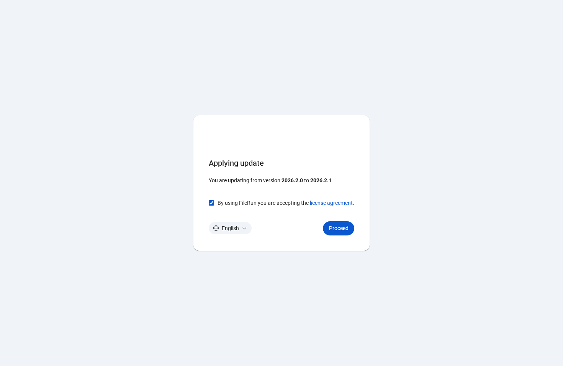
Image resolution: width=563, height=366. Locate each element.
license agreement (331, 203)
